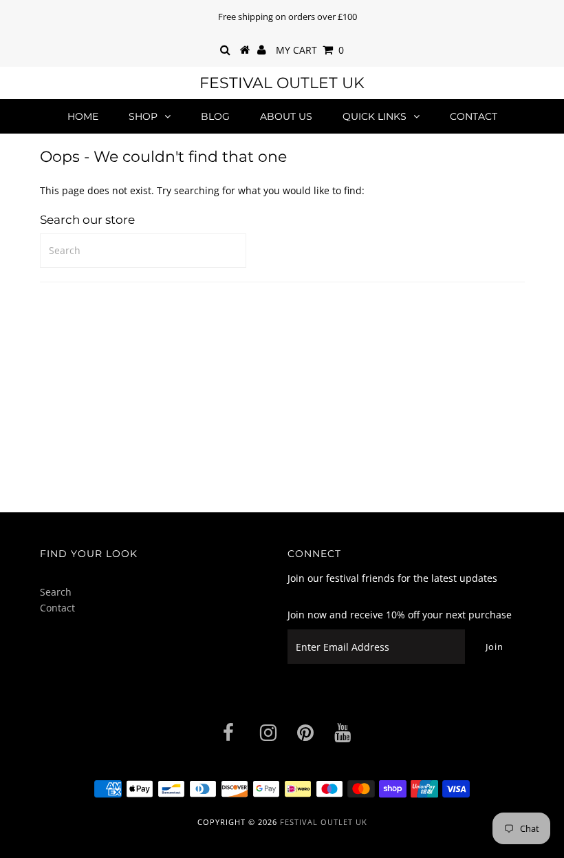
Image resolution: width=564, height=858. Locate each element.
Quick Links (374, 116)
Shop (143, 116)
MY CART (310, 49)
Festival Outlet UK (282, 83)
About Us (286, 116)
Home (82, 116)
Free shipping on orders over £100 (287, 16)
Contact (473, 116)
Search (56, 591)
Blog (215, 116)
